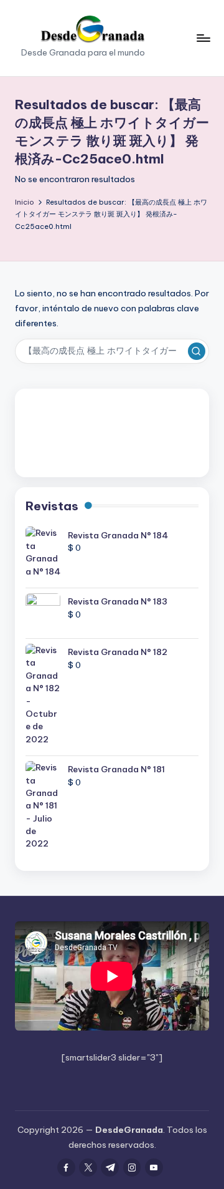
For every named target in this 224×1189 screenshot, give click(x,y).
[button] (196, 351)
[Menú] (203, 37)
